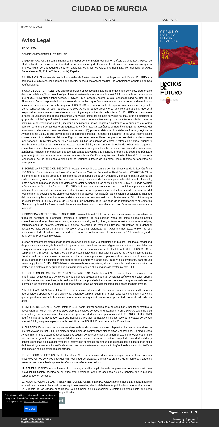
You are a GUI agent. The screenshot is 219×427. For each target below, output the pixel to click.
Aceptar (30, 408)
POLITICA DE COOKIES (36, 401)
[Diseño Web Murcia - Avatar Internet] (197, 419)
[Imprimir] (61, 400)
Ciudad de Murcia (109, 8)
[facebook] (192, 412)
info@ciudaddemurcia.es (32, 421)
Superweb (190, 419)
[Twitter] (196, 412)
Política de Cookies (189, 422)
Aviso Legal (150, 422)
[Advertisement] (178, 158)
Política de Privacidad (168, 422)
